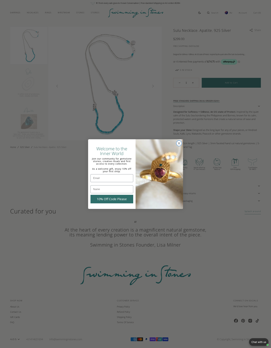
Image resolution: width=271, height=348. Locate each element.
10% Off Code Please (112, 199)
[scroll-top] (263, 340)
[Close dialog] (179, 143)
